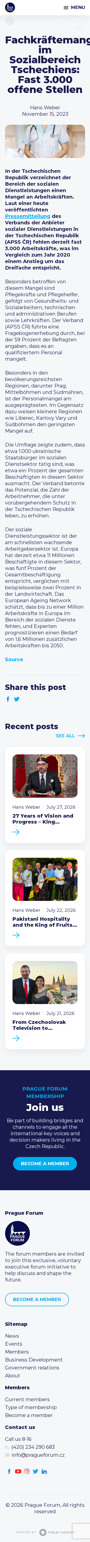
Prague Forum (10, 7)
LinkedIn (44, 1471)
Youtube (18, 1471)
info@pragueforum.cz (38, 1455)
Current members (27, 1399)
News (12, 1336)
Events (13, 1344)
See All (65, 736)
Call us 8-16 (18, 1439)
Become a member (45, 1163)
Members (17, 1352)
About (12, 1376)
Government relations (32, 1368)
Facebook (8, 699)
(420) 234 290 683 (33, 1447)
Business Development (34, 1360)
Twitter (17, 699)
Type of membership (31, 1407)
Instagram (27, 1471)
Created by (26, 1532)
